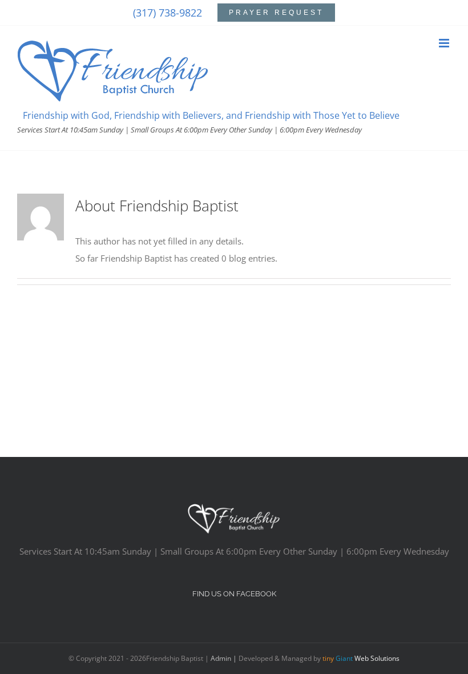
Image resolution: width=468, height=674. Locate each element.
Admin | (225, 658)
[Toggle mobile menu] (445, 43)
